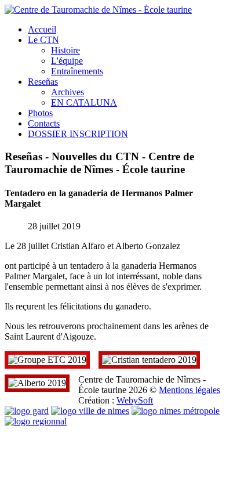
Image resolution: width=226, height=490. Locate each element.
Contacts (44, 123)
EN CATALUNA (84, 102)
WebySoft (134, 400)
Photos (40, 113)
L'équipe (67, 61)
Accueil (42, 29)
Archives (67, 92)
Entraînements (77, 71)
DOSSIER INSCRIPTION (78, 134)
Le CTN (43, 40)
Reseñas (43, 82)
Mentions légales (189, 390)
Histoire (65, 50)
